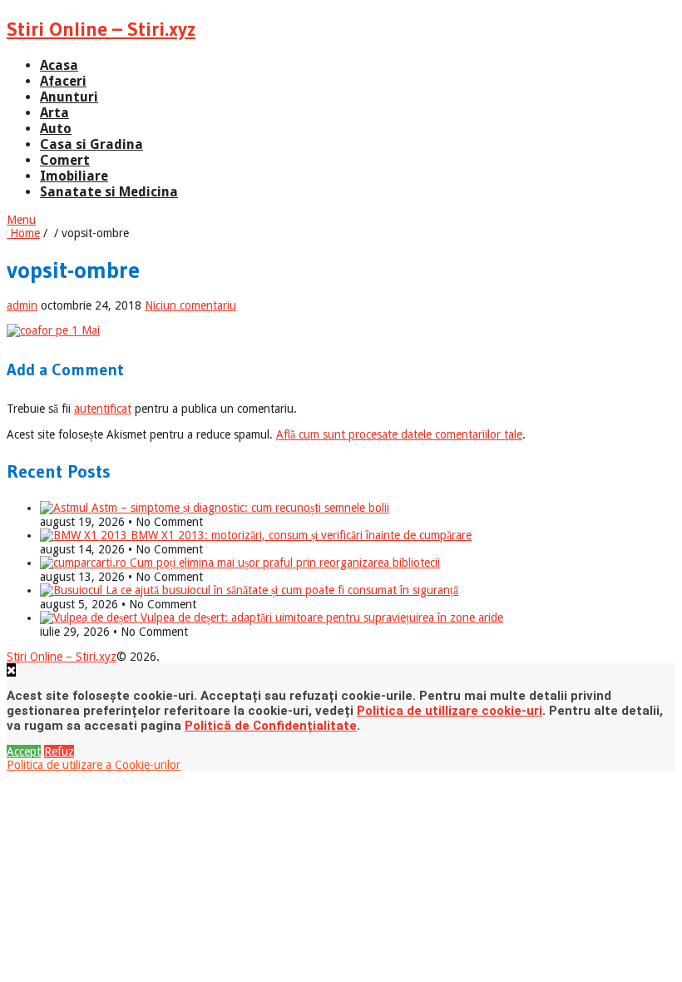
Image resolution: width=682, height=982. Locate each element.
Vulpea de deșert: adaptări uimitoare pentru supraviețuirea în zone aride (320, 617)
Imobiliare (74, 176)
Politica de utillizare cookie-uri (449, 710)
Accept (24, 751)
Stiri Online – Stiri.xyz (101, 29)
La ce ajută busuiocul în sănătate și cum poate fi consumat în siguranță (280, 590)
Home (23, 233)
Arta (54, 113)
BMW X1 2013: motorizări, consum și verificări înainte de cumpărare (299, 535)
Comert (65, 160)
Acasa (59, 65)
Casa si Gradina (91, 144)
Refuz (59, 751)
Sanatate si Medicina (109, 192)
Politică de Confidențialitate (271, 725)
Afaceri (63, 81)
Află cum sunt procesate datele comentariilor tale (399, 434)
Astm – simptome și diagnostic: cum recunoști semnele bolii (238, 507)
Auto (56, 128)
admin (22, 305)
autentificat (102, 408)
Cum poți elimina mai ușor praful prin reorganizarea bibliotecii (283, 562)
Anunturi (69, 97)
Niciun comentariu (190, 305)
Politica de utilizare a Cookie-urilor (93, 764)
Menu (21, 219)
